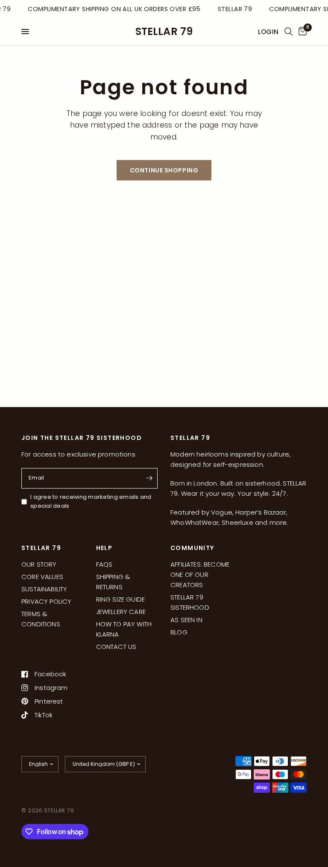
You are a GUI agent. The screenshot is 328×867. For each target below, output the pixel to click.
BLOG (178, 632)
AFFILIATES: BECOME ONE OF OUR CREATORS (199, 574)
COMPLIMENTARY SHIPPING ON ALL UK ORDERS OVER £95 (113, 9)
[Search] (288, 31)
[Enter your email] (149, 478)
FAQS (104, 564)
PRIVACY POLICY (46, 601)
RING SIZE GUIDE (120, 599)
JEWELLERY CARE (121, 611)
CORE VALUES (42, 576)
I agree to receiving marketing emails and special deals (91, 501)
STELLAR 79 (164, 31)
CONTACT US (116, 646)
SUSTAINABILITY (44, 589)
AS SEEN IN (186, 619)
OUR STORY (39, 564)
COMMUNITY (192, 548)
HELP (104, 548)
